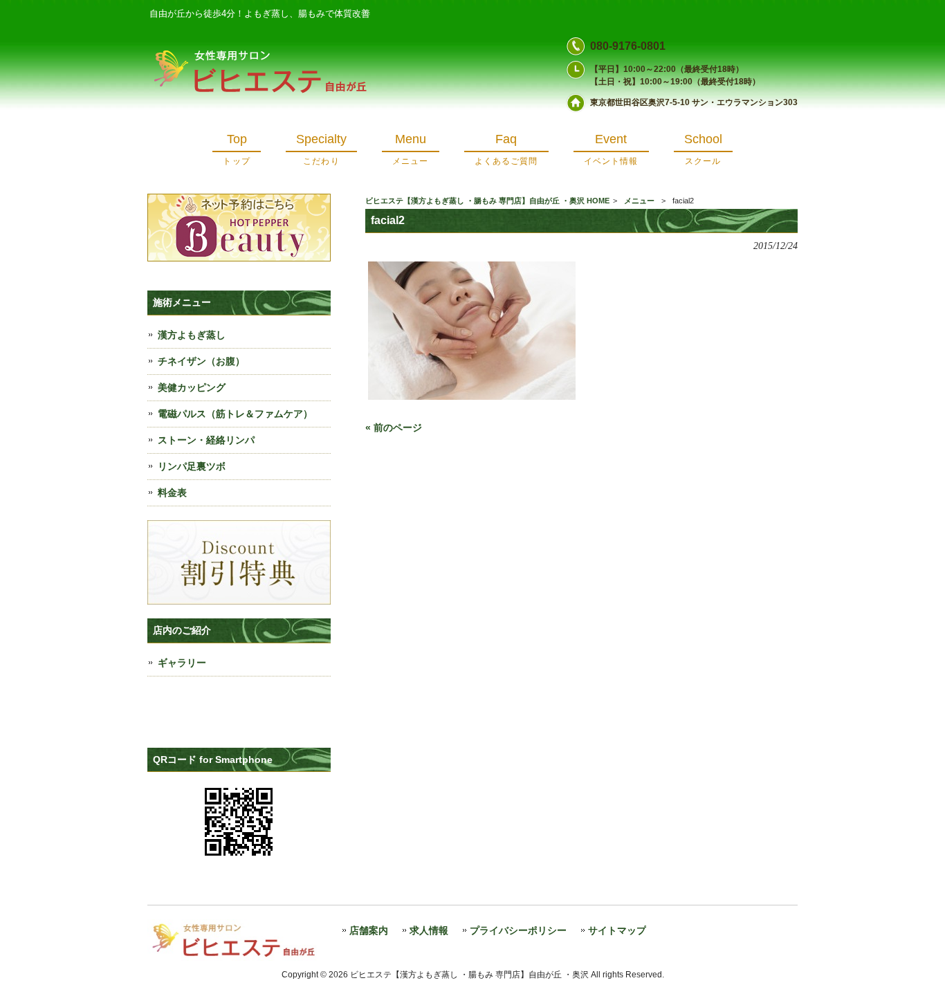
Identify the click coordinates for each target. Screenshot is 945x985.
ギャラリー (182, 662)
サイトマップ (617, 931)
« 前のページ (393, 427)
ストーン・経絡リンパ (206, 439)
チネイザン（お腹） (201, 361)
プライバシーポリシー (518, 931)
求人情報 (429, 931)
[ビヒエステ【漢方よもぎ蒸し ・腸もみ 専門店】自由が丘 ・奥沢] (267, 94)
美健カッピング (192, 387)
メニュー (639, 200)
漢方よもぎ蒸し (192, 334)
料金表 (172, 492)
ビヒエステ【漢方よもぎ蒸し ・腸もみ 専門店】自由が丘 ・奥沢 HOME (487, 200)
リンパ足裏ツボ (192, 466)
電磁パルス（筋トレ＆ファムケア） (235, 413)
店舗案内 (368, 931)
